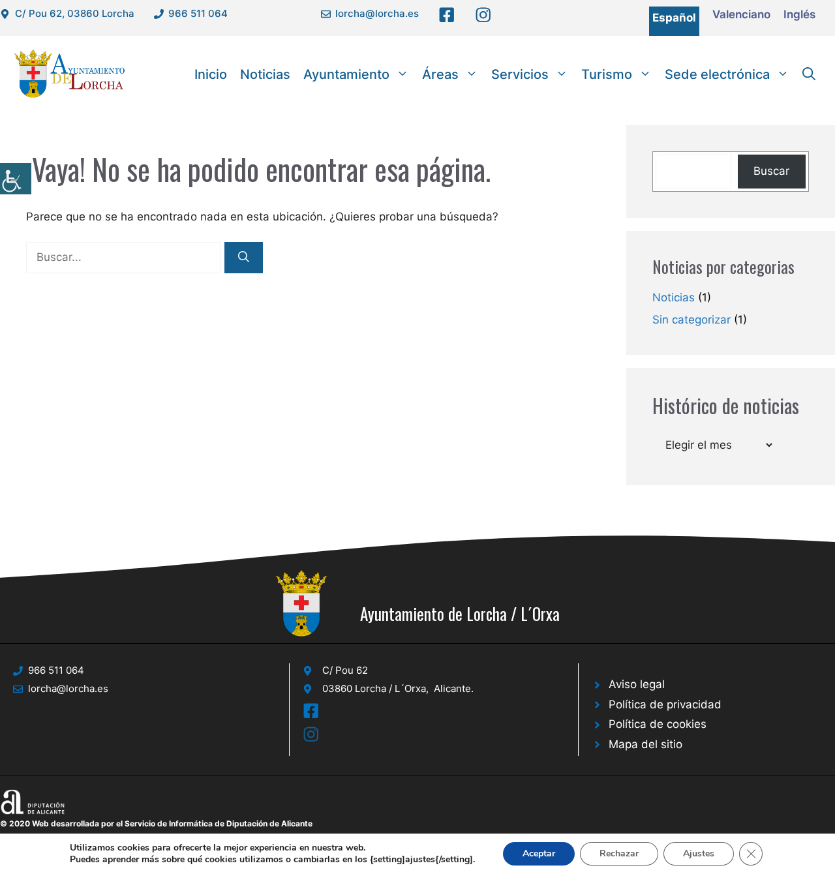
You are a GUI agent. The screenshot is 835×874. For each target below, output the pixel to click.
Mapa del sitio (645, 744)
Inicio (210, 74)
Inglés (799, 14)
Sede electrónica (717, 74)
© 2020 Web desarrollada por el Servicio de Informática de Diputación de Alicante (156, 823)
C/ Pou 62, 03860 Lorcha (74, 13)
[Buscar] (243, 257)
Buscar (771, 170)
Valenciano (741, 14)
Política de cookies (657, 724)
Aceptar (539, 853)
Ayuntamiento (346, 74)
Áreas (440, 74)
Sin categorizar (691, 319)
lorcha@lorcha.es (377, 13)
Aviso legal (637, 684)
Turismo (606, 74)
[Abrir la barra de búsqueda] (809, 74)
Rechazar (619, 853)
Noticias (265, 74)
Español (674, 17)
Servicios (520, 74)
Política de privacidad (665, 704)
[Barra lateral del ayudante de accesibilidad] (15, 178)
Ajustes (698, 853)
